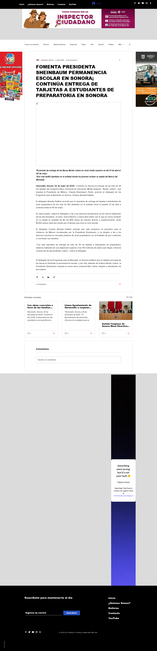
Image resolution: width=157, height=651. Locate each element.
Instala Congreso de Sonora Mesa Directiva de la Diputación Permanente (114, 325)
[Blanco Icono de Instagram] (146, 3)
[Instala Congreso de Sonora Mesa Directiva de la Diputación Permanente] (115, 310)
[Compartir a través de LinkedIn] (48, 277)
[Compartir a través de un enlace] (54, 277)
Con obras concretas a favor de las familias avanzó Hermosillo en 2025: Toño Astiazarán (40, 306)
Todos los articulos (31, 44)
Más (120, 44)
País (92, 44)
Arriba (4, 644)
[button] (129, 44)
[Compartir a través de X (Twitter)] (43, 277)
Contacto (114, 613)
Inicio (111, 598)
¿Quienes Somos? (119, 603)
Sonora (46, 44)
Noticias (113, 608)
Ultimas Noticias (59, 44)
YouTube (113, 618)
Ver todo (129, 297)
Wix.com (94, 632)
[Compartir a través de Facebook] (37, 277)
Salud (84, 44)
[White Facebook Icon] (25, 632)
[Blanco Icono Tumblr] (150, 3)
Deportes (73, 44)
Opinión (101, 44)
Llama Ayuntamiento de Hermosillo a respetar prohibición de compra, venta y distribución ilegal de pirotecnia (78, 306)
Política (111, 44)
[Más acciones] (119, 60)
